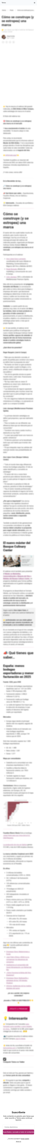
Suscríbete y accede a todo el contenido (18, 1132)
